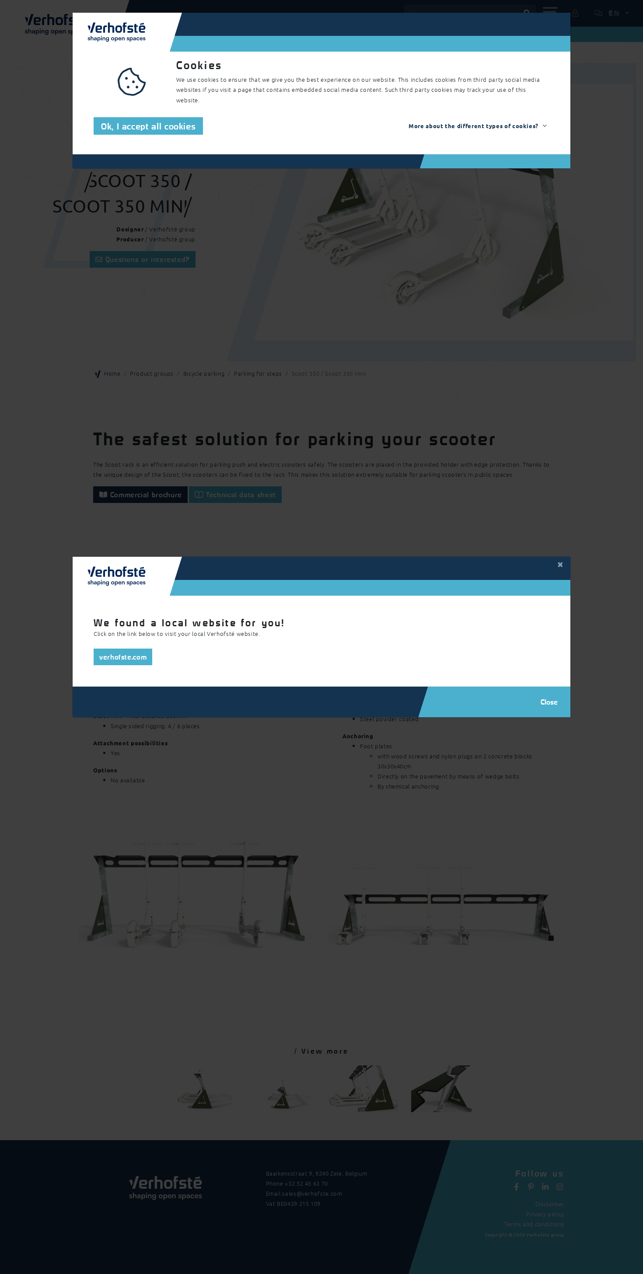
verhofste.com (123, 657)
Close (549, 702)
